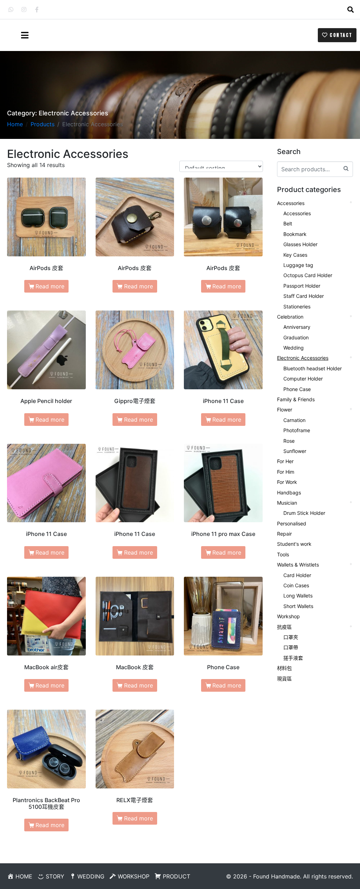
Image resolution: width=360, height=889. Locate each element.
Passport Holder (301, 286)
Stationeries (296, 306)
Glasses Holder (300, 244)
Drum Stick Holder (304, 513)
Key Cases (295, 255)
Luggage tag (298, 265)
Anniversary (296, 327)
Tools (283, 554)
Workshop (288, 616)
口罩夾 (290, 637)
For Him (285, 472)
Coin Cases (296, 585)
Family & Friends (296, 399)
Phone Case (297, 389)
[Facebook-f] (37, 9)
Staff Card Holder (303, 296)
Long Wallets (298, 596)
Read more (50, 286)
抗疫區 (284, 627)
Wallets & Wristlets (298, 565)
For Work (287, 482)
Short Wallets (298, 606)
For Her (285, 461)
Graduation (296, 337)
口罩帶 (290, 647)
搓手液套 (293, 658)
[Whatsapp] (11, 9)
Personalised (291, 523)
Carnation (294, 420)
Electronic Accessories (302, 358)
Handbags (289, 492)
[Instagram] (24, 9)
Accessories (290, 203)
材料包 (284, 668)
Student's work (294, 544)
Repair (284, 534)
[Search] (346, 168)
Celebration (290, 317)
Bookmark (295, 234)
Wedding (293, 348)
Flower (284, 409)
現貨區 (284, 679)
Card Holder (297, 575)
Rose (289, 441)
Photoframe (296, 430)
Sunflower (294, 451)
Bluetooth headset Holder (312, 368)
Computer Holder (303, 379)
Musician (287, 503)
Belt (287, 223)
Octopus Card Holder (307, 275)
